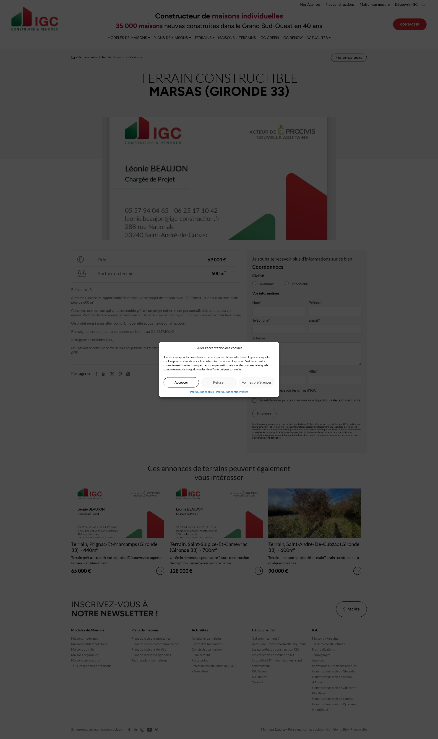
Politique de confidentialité (232, 391)
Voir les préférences (257, 382)
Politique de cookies (202, 391)
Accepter (181, 382)
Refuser (219, 382)
